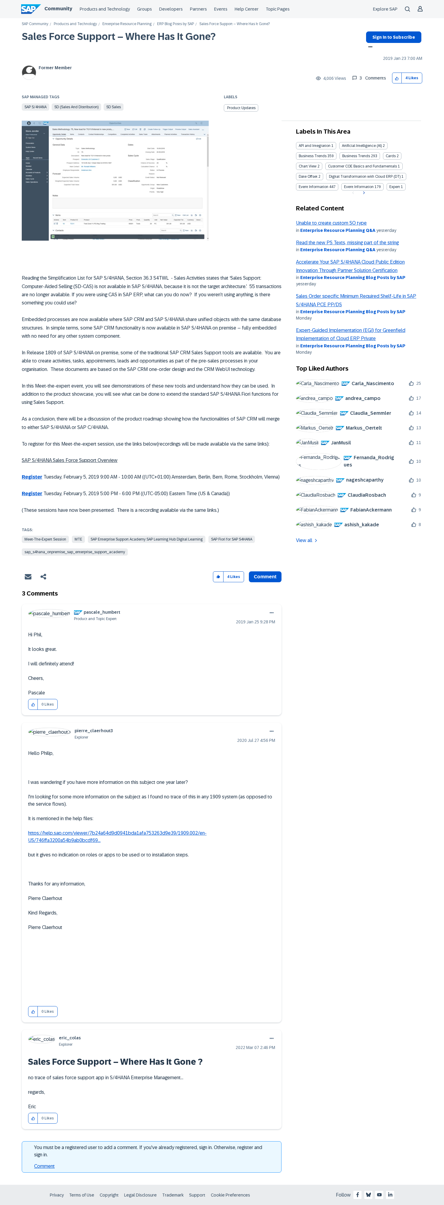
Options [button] (369, 47)
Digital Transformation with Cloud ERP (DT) (365, 176)
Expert (394, 187)
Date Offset (308, 176)
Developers (171, 9)
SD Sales (113, 107)
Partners (198, 9)
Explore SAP (385, 9)
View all (304, 540)
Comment (44, 1166)
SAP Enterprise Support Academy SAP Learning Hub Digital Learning (147, 539)
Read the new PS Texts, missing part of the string (347, 242)
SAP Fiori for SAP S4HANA (231, 539)
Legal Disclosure (140, 1195)
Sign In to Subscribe (393, 37)
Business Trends (313, 156)
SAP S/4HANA (35, 107)
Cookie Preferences (230, 1195)
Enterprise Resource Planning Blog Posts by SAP (352, 277)
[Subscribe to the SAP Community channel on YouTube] (379, 1194)
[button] (397, 78)
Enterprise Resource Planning (127, 24)
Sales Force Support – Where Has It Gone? (119, 36)
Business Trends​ (356, 156)
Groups (144, 9)
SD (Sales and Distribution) (76, 107)
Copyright (109, 1195)
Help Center (247, 9)
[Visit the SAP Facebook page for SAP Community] (357, 1194)
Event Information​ (359, 187)
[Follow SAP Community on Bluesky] (368, 1194)
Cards (391, 156)
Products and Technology (105, 9)
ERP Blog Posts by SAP (175, 24)
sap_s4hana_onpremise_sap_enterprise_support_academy (74, 552)
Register (32, 476)
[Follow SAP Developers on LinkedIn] (390, 1194)
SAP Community (35, 24)
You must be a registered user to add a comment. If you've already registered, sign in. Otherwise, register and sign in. (148, 1151)
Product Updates (241, 108)
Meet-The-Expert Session (45, 539)
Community (58, 8)
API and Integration (314, 146)
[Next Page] (363, 192)
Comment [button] (265, 576)
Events (220, 9)
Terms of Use (81, 1195)
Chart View (308, 166)
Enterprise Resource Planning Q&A (337, 230)
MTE (78, 539)
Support (197, 1195)
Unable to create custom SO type (331, 223)
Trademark (173, 1195)
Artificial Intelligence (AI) (362, 146)
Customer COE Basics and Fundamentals (362, 166)
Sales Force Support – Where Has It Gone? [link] (234, 24)
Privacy (57, 1195)
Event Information (313, 187)
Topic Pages (278, 9)
